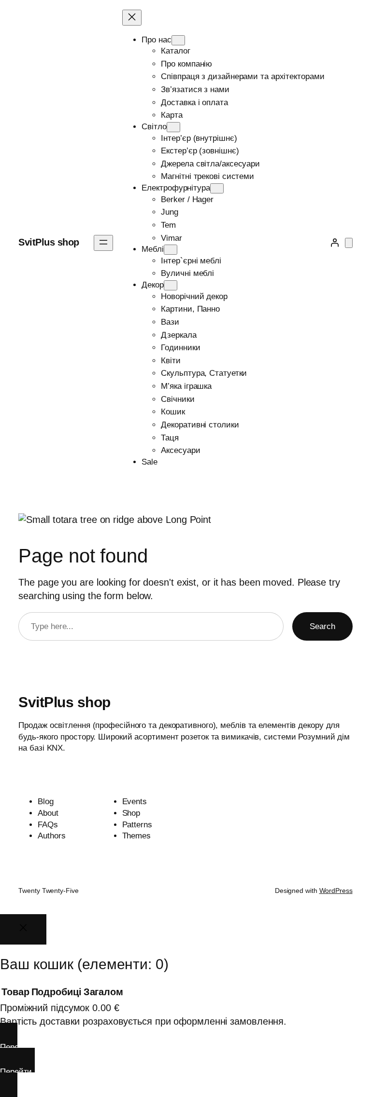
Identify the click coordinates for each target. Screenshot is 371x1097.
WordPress (336, 890)
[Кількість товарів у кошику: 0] (349, 243)
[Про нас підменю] (178, 40)
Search (322, 626)
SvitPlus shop (48, 242)
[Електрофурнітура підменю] (217, 188)
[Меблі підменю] (170, 250)
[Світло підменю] (173, 127)
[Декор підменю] (170, 285)
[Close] (23, 929)
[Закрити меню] (132, 18)
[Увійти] (334, 243)
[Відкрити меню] (103, 243)
